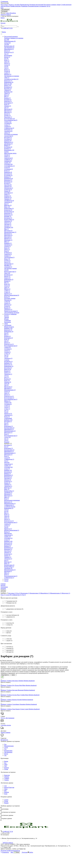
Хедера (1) (7, 260)
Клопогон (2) (8, 210)
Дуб (5, 766)
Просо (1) (7, 249)
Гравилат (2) (8, 197)
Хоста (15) (7, 262)
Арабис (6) (7, 162)
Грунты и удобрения (10, 314)
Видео (8, 6)
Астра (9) (7, 167)
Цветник (6, 462)
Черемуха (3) (8, 413)
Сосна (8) (7, 457)
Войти (3, 17)
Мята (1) (6, 241)
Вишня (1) (7, 281)
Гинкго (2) (7, 278)
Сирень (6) (7, 347)
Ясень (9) (7, 297)
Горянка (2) (7, 196)
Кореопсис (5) (8, 215)
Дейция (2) (7, 90)
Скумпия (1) (8, 349)
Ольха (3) (7, 391)
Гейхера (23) (8, 186)
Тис (5, 755)
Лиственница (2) (9, 47)
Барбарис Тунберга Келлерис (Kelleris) (18, 680)
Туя (5, 749)
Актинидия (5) (8, 136)
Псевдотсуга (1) (9, 52)
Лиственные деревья (10, 268)
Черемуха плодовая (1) (11, 311)
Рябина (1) (7, 289)
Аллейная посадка (9, 506)
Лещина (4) (7, 382)
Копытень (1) (8, 213)
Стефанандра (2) (9, 128)
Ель (5, 744)
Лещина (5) (7, 106)
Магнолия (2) (8, 109)
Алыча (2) (7, 303)
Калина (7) (7, 98)
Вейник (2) (7, 177)
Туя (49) (6, 44)
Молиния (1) (8, 233)
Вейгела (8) (7, 369)
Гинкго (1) (7, 372)
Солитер (6, 360)
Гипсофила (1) (8, 192)
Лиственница (8, 752)
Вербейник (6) (8, 178)
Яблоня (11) (7, 74)
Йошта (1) (7, 145)
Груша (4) (7, 71)
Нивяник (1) (8, 243)
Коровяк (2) (7, 216)
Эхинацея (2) (8, 267)
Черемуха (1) (8, 528)
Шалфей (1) (7, 265)
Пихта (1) (7, 63)
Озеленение (7, 325)
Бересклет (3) (8, 330)
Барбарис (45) (8, 91)
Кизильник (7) (8, 103)
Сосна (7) (7, 407)
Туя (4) (6, 412)
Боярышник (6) (8, 82)
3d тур (48, 6)
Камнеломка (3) (9, 208)
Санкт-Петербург (11, 13)
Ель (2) (6, 446)
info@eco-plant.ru (6, 14)
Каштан (6, 767)
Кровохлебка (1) (9, 491)
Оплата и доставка (14, 4)
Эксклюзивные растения (11, 312)
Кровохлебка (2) (9, 219)
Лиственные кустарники (11, 76)
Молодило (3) (8, 235)
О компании (4, 1)
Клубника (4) (8, 147)
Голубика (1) (8, 139)
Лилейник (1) (8, 492)
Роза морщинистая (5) (10, 120)
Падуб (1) (7, 114)
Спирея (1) (7, 352)
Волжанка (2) (8, 181)
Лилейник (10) (8, 227)
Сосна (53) (7, 43)
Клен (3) (6, 104)
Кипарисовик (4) (9, 46)
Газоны (6, 151)
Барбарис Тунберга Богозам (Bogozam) (18, 690)
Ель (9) (6, 58)
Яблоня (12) (7, 304)
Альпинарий (8, 418)
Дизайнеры (24, 6)
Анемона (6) (8, 161)
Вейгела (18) (8, 84)
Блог (2, 8)
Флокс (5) (7, 259)
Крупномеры (8, 55)
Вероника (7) (8, 180)
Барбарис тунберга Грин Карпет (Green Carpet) (20, 709)
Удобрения (7, 320)
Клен (5, 793)
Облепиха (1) (8, 309)
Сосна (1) (7, 350)
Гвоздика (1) (8, 478)
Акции (6, 581)
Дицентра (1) (8, 374)
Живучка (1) (8, 487)
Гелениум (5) (8, 189)
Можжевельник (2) (10, 390)
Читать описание (7, 660)
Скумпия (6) (8, 123)
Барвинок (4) (8, 172)
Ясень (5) (7, 416)
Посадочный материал (11, 36)
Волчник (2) (8, 88)
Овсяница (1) (8, 244)
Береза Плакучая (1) (10, 271)
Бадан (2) (7, 170)
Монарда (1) (8, 238)
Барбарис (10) (8, 328)
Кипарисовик (8, 750)
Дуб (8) (6, 270)
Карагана (7, 775)
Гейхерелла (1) (8, 188)
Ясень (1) (7, 69)
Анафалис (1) (8, 159)
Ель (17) (6, 377)
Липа (5, 764)
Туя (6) (6, 66)
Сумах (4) (7, 292)
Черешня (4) (7, 300)
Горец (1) (7, 194)
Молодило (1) (8, 432)
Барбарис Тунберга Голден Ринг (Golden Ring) (20, 695)
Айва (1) (6, 77)
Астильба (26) (8, 164)
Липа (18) (7, 273)
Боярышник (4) (8, 331)
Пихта (6, 754)
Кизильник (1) (8, 426)
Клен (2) (6, 339)
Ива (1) (6, 96)
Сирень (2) (7, 524)
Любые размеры (5, 732)
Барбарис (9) (8, 470)
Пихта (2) (7, 50)
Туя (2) (6, 440)
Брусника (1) (8, 137)
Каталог (3, 23)
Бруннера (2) (8, 173)
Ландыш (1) (7, 224)
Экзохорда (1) (8, 358)
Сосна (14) (7, 437)
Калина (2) (7, 336)
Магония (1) (8, 110)
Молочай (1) (8, 237)
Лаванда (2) (7, 222)
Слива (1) (7, 405)
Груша (6, 769)
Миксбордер (8, 533)
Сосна (6, 747)
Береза (6, 761)
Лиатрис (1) (7, 226)
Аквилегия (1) (8, 464)
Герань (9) (7, 191)
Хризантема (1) (8, 263)
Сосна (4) (7, 65)
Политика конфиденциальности (10, 850)
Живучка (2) (8, 205)
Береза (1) (7, 57)
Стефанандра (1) (9, 459)
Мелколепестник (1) (10, 232)
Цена (13, 675)
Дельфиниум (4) (9, 200)
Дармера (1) (7, 199)
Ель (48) (6, 39)
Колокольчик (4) (9, 211)
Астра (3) (7, 469)
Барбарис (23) (8, 420)
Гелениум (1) (8, 481)
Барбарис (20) (8, 541)
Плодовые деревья (9, 298)
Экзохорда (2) (8, 131)
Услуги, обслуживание (7, 718)
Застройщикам (5, 9)
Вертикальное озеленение (12, 500)
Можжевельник (9, 746)
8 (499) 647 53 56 (7, 28)
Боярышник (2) (8, 279)
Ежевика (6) (7, 140)
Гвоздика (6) (8, 185)
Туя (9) (6, 356)
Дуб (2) (6, 68)
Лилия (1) (7, 155)
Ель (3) (6, 333)
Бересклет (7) (8, 80)
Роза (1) (6, 434)
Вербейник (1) (8, 475)
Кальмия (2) (7, 99)
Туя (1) (6, 461)
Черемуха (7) (8, 293)
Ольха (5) (7, 286)
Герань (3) (7, 483)
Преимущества (24, 4)
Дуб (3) (6, 375)
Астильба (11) (8, 538)
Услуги (6, 579)
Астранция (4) (8, 169)
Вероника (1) (8, 476)
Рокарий (6, 442)
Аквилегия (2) (8, 158)
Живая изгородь (9, 327)
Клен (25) (7, 284)
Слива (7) (7, 73)
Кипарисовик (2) (9, 427)
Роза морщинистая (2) (10, 345)
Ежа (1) (6, 203)
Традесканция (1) (9, 257)
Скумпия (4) (8, 404)
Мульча (6, 319)
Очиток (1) (7, 246)
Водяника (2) (8, 87)
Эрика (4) (7, 132)
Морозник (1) (8, 240)
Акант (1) (7, 156)
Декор (6, 323)
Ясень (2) (7, 532)
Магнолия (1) (8, 386)
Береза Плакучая (9, 787)
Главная (3, 583)
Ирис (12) (7, 207)
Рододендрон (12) (9, 118)
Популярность (5, 675)
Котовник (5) (8, 218)
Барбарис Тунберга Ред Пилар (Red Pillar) (19, 685)
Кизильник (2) (8, 338)
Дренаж (6, 317)
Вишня (6, 803)
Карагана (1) (8, 101)
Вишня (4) (7, 308)
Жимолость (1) (8, 142)
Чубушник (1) (8, 129)
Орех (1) (6, 393)
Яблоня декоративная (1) (11, 530)
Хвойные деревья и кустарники (13, 38)
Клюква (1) (7, 148)
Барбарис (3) (8, 363)
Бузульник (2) (8, 175)
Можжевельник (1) (10, 453)
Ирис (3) (6, 489)
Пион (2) (6, 248)
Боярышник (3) (8, 366)
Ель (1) (6, 560)
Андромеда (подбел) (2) (11, 79)
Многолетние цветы (10, 153)
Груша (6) (7, 306)
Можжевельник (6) (10, 41)
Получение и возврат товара (51, 4)
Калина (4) (7, 379)
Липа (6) (6, 61)
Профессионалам (15, 6)
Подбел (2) (7, 115)
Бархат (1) (7, 276)
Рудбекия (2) (8, 252)
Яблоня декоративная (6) (11, 295)
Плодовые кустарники (11, 134)
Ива (5, 790)
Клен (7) (6, 60)
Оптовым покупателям (36, 4)
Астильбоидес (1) (9, 166)
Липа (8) (6, 383)
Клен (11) (7, 380)
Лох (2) (6, 107)
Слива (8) (7, 301)
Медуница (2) (8, 230)
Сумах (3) (7, 353)
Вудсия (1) (7, 183)
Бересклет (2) (8, 502)
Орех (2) (6, 287)
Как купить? (4, 4)
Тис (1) (6, 410)
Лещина (6, 776)
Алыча (6, 799)
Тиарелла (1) (8, 254)
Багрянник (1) (8, 361)
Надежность (4, 740)
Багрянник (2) (8, 274)
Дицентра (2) (8, 202)
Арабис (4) (7, 465)
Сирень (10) (7, 402)
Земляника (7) (8, 144)
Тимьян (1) (7, 256)
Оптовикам (4, 11)
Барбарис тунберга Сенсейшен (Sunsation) (19, 704)
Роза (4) (6, 251)
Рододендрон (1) (9, 398)
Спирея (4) (7, 126)
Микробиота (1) (9, 49)
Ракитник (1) (8, 117)
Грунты (6, 315)
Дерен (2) (7, 93)
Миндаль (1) (8, 112)
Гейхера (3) (7, 480)
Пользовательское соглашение (37, 6)
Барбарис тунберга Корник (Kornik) (17, 699)
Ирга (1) (6, 95)
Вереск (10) (7, 85)
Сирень (6, 780)
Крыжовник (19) (9, 150)
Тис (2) (6, 355)
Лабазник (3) (8, 221)
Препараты (7, 322)
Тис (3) (6, 54)
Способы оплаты (6, 725)
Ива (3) (6, 282)
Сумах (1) (7, 409)
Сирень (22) (7, 121)
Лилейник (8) (8, 568)
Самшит (6, 778)
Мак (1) (6, 229)
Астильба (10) (8, 467)
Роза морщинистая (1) (10, 399)
